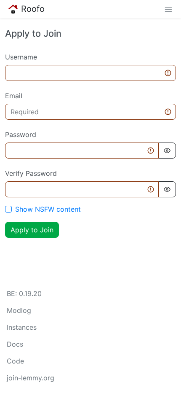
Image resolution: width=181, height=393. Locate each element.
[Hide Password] (167, 151)
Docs (15, 344)
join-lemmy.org (30, 378)
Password (20, 134)
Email (13, 96)
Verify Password (31, 173)
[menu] (168, 9)
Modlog (19, 310)
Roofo (33, 9)
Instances (22, 327)
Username (21, 57)
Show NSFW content (48, 209)
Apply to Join (32, 230)
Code (15, 361)
